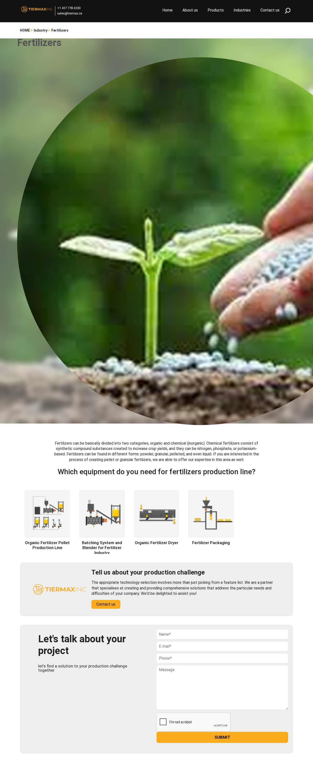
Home (167, 10)
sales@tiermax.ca (69, 13)
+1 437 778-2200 (68, 8)
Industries (242, 10)
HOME (25, 30)
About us (190, 10)
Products (216, 10)
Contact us (269, 10)
